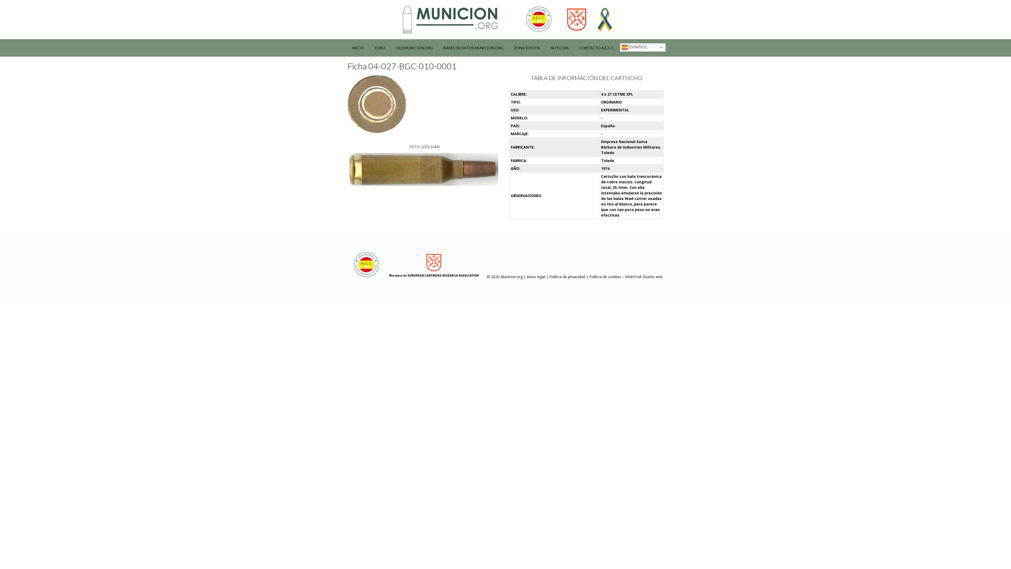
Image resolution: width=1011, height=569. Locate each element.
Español (637, 46)
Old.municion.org (414, 48)
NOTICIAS (560, 48)
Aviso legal (536, 276)
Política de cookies (605, 276)
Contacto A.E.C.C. (597, 48)
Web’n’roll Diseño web (644, 276)
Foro (380, 48)
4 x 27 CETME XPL (617, 94)
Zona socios (527, 48)
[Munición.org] (505, 19)
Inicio (358, 48)
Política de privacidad (567, 276)
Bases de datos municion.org (473, 48)
